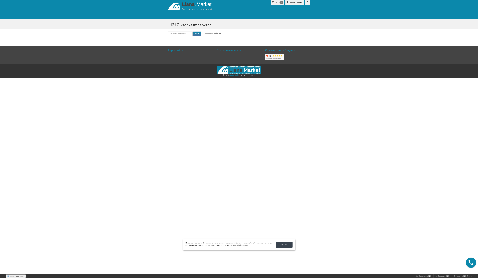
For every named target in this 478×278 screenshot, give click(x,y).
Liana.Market (234, 75)
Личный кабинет (295, 2)
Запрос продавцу (16, 276)
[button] (471, 262)
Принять (284, 245)
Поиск (196, 33)
